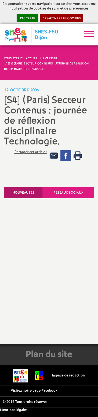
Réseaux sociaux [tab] (68, 192)
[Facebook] (65, 155)
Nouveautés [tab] (23, 192)
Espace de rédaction (68, 375)
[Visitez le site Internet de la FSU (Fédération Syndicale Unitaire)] (39, 375)
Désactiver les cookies (61, 18)
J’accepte (27, 18)
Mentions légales (13, 410)
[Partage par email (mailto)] (53, 155)
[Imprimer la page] (77, 155)
